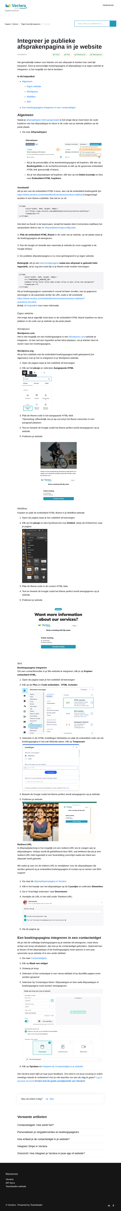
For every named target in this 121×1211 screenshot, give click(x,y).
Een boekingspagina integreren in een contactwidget (49, 107)
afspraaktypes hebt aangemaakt (42, 120)
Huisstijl (47, 24)
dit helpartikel (30, 305)
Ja (47, 1099)
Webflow (31, 96)
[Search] (113, 24)
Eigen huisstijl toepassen (30, 24)
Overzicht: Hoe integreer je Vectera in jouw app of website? (51, 1153)
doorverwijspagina (49, 263)
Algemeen (27, 81)
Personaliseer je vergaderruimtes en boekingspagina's (48, 1132)
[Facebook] (113, 1205)
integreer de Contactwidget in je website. (62, 1066)
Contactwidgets (39, 958)
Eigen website (34, 86)
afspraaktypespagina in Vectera (50, 881)
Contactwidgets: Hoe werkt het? (35, 1125)
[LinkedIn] (109, 1205)
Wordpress (32, 91)
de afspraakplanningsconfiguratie (59, 227)
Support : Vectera (11, 24)
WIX (29, 101)
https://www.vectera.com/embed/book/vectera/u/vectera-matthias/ (50, 194)
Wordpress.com (77, 336)
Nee (52, 1099)
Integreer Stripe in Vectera (32, 1146)
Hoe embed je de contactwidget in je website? (43, 1139)
